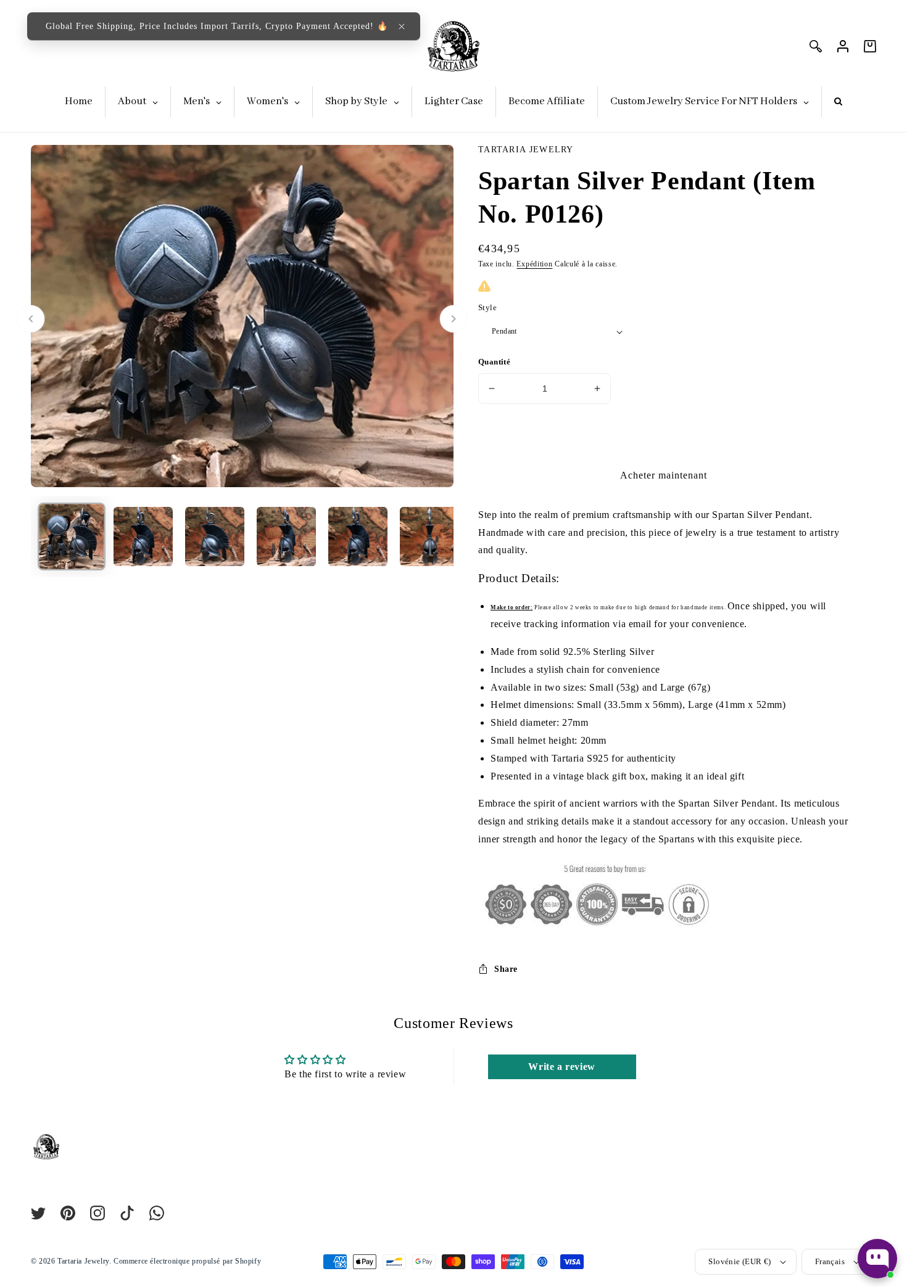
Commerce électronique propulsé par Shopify (187, 1261)
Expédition (534, 264)
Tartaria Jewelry (83, 1261)
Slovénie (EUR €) (739, 1261)
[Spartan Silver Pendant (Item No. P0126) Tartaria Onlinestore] (71, 538)
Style (487, 307)
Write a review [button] (561, 1066)
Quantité (494, 361)
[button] (401, 26)
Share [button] (506, 969)
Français (830, 1261)
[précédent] (30, 318)
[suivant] (453, 318)
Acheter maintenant (663, 475)
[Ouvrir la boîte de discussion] (877, 1258)
